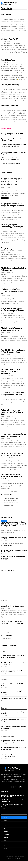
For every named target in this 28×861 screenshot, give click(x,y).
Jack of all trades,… (6, 638)
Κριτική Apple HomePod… (8, 635)
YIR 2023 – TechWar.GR (9, 39)
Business (6, 840)
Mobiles (5, 820)
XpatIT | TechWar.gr (8, 60)
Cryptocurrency (7, 845)
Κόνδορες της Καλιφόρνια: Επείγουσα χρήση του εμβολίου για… (12, 291)
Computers (6, 823)
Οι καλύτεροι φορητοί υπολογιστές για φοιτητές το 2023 (12, 227)
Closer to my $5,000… (7, 632)
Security (7, 834)
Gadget (5, 825)
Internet (6, 831)
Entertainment (7, 843)
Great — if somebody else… (8, 642)
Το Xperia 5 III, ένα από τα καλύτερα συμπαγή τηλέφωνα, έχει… (12, 412)
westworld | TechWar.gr (9, 105)
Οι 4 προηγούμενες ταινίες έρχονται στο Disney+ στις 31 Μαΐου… (12, 476)
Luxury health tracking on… (8, 628)
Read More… (5, 198)
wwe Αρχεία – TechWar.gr (10, 84)
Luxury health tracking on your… (12, 606)
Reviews (6, 837)
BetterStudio (18, 858)
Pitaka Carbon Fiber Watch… (9, 645)
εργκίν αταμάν (6, 15)
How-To (5, 848)
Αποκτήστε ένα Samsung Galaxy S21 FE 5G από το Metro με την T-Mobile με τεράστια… (14, 524)
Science (6, 828)
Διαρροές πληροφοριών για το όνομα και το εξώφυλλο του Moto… (11, 181)
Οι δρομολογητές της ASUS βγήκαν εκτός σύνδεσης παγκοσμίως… (11, 371)
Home (5, 817)
